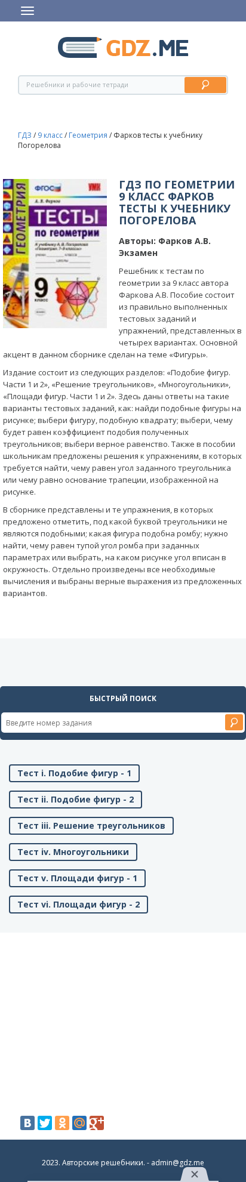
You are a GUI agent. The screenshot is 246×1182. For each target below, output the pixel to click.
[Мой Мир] (79, 1123)
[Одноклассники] (62, 1123)
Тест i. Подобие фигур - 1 (74, 773)
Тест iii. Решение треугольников (91, 825)
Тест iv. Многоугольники (73, 851)
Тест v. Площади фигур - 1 (77, 878)
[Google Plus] (97, 1123)
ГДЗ (25, 135)
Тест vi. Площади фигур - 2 (78, 904)
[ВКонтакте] (27, 1123)
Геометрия (88, 135)
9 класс (50, 135)
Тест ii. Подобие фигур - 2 (75, 799)
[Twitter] (45, 1123)
